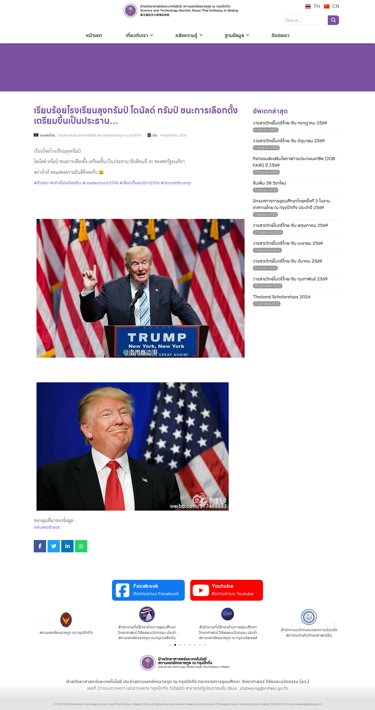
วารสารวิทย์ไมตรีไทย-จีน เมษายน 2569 (288, 243)
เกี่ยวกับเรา (137, 35)
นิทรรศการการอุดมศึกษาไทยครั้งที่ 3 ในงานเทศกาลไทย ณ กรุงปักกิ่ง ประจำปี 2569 (291, 204)
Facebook (146, 586)
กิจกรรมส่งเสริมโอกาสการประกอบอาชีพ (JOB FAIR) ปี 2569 (294, 162)
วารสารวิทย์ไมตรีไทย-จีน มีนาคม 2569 (287, 261)
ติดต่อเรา (280, 35)
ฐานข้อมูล (234, 35)
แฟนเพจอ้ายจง (47, 527)
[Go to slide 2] (175, 645)
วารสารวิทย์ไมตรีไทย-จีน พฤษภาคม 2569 (290, 225)
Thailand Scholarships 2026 (281, 297)
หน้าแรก (94, 35)
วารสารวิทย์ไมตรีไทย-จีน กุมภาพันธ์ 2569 (290, 279)
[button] (40, 623)
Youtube (222, 586)
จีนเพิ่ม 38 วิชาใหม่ (269, 183)
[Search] (333, 20)
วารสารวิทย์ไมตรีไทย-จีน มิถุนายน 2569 (288, 141)
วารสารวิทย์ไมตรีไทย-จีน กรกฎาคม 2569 (290, 123)
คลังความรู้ (186, 35)
